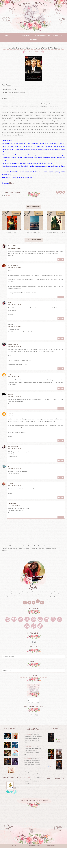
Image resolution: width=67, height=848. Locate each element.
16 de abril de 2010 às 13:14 (14, 346)
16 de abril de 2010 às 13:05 (14, 305)
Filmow (11, 183)
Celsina (10, 483)
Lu (8, 466)
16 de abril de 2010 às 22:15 (14, 448)
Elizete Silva (27, 734)
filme (8, 195)
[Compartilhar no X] (60, 192)
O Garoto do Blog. (13, 344)
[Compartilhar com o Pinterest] (63, 192)
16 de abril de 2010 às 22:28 (14, 468)
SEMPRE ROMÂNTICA (35, 845)
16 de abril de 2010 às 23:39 (14, 485)
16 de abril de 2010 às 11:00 (14, 267)
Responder (61, 260)
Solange (10, 394)
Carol (9, 374)
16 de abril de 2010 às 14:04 (14, 376)
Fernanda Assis (13, 265)
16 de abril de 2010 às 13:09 (14, 326)
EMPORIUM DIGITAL (51, 845)
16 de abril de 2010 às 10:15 (14, 248)
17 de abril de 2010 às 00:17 (14, 505)
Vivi (9, 302)
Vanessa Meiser (13, 246)
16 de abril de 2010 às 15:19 (14, 416)
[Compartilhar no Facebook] (57, 192)
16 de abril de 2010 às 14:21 (14, 396)
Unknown (11, 414)
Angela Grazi (12, 503)
